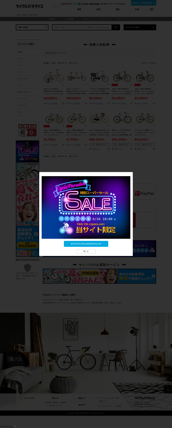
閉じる (86, 251)
